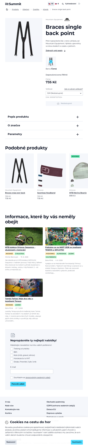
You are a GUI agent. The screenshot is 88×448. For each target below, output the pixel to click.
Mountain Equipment (13, 190)
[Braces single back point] (23, 40)
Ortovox (40, 190)
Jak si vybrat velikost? (73, 89)
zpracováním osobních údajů (38, 378)
